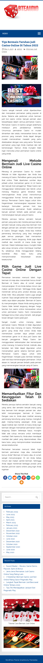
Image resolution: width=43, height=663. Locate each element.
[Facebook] (5, 478)
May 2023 (10, 517)
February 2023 (12, 525)
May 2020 (10, 552)
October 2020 (11, 544)
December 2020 (13, 542)
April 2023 (10, 520)
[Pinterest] (24, 478)
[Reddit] (14, 478)
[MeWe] (28, 478)
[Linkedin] (19, 478)
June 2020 (10, 550)
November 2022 (13, 533)
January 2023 (11, 528)
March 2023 (11, 523)
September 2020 (13, 547)
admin (19, 49)
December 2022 (12, 531)
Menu (5, 33)
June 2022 (10, 539)
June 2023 (10, 514)
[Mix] (33, 478)
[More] (21, 482)
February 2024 (12, 512)
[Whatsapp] (38, 478)
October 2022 (11, 536)
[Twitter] (10, 478)
